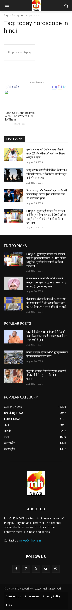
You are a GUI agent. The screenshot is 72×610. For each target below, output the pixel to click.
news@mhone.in (30, 540)
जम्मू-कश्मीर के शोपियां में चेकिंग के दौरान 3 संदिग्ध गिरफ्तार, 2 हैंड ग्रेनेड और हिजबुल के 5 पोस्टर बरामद (46, 173)
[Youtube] (46, 569)
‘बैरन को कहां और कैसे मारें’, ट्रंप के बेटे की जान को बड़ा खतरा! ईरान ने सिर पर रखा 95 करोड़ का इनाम (46, 194)
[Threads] (56, 569)
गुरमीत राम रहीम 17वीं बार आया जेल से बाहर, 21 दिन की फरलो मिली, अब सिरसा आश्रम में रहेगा (45, 153)
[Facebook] (16, 569)
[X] (36, 569)
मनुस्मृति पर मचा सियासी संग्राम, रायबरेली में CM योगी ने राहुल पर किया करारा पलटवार (46, 374)
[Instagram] (26, 569)
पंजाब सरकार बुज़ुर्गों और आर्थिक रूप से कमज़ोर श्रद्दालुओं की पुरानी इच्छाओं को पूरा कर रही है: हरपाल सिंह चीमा (46, 282)
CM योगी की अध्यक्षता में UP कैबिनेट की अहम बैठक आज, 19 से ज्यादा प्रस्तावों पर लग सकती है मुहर (46, 335)
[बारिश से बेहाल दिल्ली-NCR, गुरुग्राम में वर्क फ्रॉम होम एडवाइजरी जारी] (13, 357)
